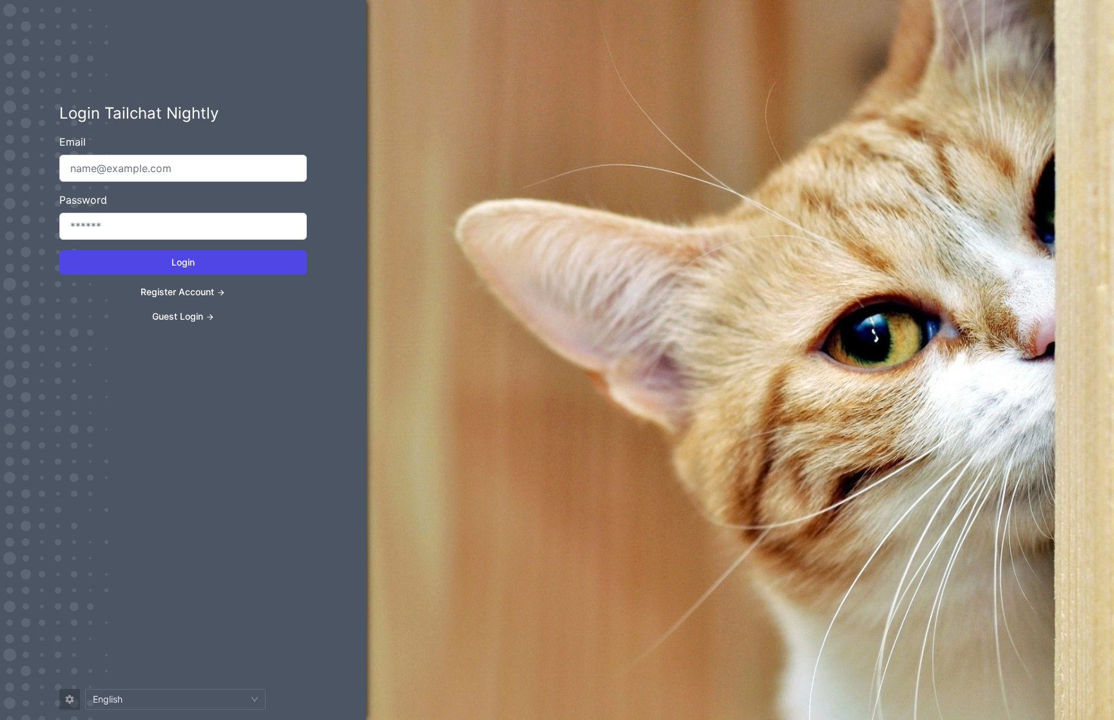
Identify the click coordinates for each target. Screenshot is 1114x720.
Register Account (177, 291)
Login (183, 262)
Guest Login (177, 316)
